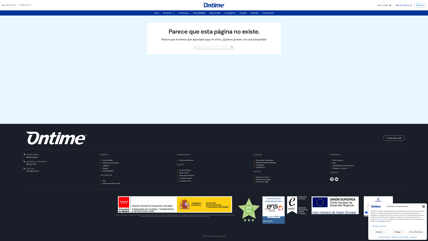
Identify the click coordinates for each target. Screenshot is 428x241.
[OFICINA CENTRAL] (24, 154)
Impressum (413, 237)
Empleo (243, 13)
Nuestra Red (215, 13)
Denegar (397, 232)
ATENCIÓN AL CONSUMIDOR (36, 162)
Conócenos (184, 13)
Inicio (156, 13)
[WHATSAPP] (24, 168)
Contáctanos (268, 13)
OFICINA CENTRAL (32, 155)
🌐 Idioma (420, 5)
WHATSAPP (30, 169)
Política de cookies (384, 237)
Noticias (254, 13)
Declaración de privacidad (400, 237)
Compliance (230, 13)
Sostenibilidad (199, 13)
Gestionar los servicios (379, 226)
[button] (423, 206)
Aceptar (379, 232)
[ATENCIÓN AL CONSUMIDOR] (24, 161)
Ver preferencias (416, 232)
